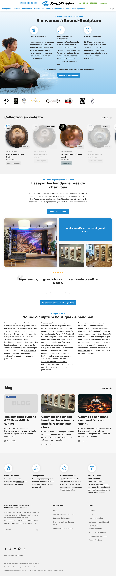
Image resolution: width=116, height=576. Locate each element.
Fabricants (58, 9)
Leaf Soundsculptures (40, 151)
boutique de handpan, (50, 356)
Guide (67, 9)
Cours (36, 9)
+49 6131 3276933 (90, 3)
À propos (80, 9)
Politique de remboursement (95, 527)
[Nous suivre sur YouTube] (28, 3)
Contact (103, 3)
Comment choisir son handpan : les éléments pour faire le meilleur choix (57, 422)
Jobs (91, 514)
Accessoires (27, 9)
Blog (74, 9)
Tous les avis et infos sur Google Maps (58, 303)
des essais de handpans (23, 342)
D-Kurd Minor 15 (40, 154)
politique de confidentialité (99, 522)
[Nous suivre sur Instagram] (24, 3)
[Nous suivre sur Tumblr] (35, 3)
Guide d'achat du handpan (63, 514)
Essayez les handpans (58, 211)
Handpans (6, 9)
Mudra (90, 151)
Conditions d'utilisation (98, 536)
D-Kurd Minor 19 (95, 154)
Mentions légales (96, 518)
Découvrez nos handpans (68, 75)
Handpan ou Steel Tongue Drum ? (63, 523)
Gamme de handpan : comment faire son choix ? (93, 420)
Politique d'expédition (97, 532)
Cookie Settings (95, 540)
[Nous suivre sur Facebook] (21, 3)
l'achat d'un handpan (100, 328)
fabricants (20, 482)
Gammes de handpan (61, 518)
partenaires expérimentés (53, 199)
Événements (46, 9)
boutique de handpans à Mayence (43, 196)
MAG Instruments (66, 151)
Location (16, 9)
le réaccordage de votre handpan (24, 348)
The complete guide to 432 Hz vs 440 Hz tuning (20, 420)
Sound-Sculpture (11, 151)
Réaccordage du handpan (63, 529)
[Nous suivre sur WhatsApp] (32, 3)
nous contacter (84, 350)
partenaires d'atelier (49, 342)
